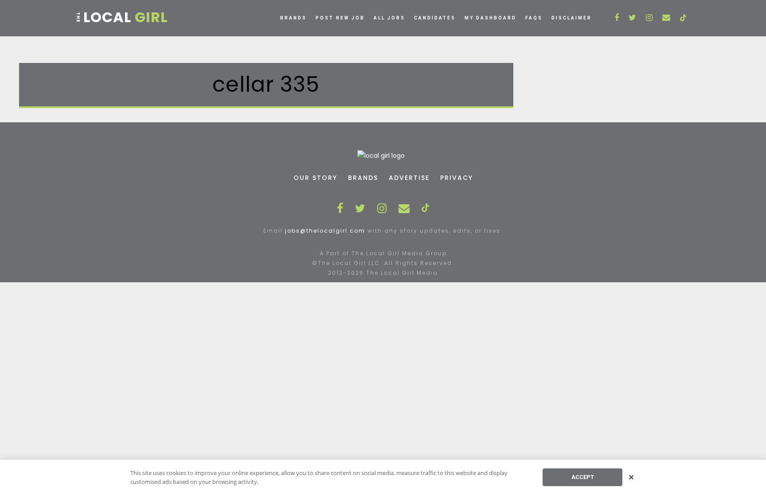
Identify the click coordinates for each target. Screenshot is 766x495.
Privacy (456, 177)
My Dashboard (490, 18)
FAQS (534, 18)
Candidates (435, 18)
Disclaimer (571, 18)
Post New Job (340, 18)
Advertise (409, 177)
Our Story (315, 177)
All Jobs (389, 18)
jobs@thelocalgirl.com (325, 230)
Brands (293, 18)
